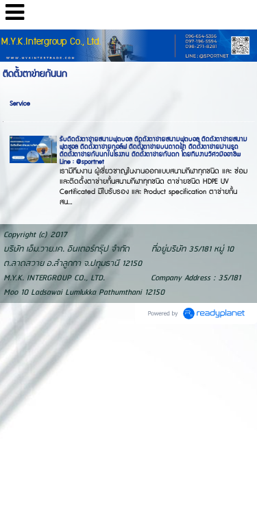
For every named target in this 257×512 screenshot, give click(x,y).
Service (20, 103)
